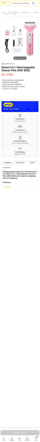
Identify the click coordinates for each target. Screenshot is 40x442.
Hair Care (35, 12)
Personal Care (25, 12)
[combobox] (21, 3)
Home (3, 12)
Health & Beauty (13, 12)
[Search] (33, 3)
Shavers (7, 14)
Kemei (14, 14)
